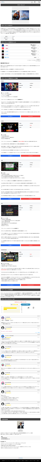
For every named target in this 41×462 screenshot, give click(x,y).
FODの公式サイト (30, 245)
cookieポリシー (13, 460)
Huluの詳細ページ (10, 198)
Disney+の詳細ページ (10, 116)
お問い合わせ (31, 460)
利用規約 (16, 460)
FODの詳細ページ (10, 245)
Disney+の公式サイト (30, 116)
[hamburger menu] (39, 2)
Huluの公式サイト (31, 198)
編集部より (23, 460)
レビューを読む (37, 332)
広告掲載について (27, 460)
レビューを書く (25, 304)
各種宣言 (38, 460)
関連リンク (35, 460)
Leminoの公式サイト (30, 155)
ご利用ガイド (19, 460)
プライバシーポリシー (7, 460)
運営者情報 (3, 460)
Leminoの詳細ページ (10, 155)
